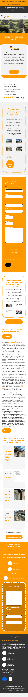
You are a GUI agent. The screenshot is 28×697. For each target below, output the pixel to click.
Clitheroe (21, 647)
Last (6, 194)
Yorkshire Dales (14, 647)
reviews (16, 10)
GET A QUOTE (11, 4)
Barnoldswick (11, 690)
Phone (7, 215)
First (6, 188)
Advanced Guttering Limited (13, 341)
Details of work (9, 227)
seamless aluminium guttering (15, 342)
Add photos (8, 245)
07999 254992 (17, 4)
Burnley (12, 648)
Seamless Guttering (16, 8)
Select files (14, 252)
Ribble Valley (5, 648)
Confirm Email (9, 208)
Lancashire (9, 1)
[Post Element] (14, 457)
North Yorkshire (14, 1)
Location (7, 221)
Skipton (6, 647)
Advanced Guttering (7, 8)
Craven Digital (19, 690)
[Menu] (25, 16)
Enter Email (8, 203)
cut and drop (12, 670)
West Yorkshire (21, 1)
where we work (16, 2)
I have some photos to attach (13, 608)
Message (8, 589)
